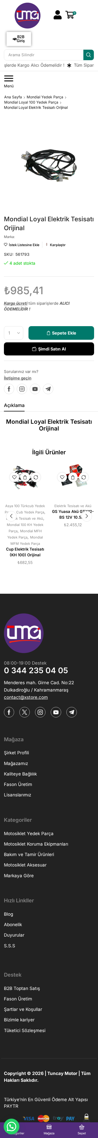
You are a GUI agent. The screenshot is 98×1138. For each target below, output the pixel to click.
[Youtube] (35, 389)
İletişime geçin (17, 378)
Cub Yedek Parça (30, 512)
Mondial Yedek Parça (45, 97)
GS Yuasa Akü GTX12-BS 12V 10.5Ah (73, 514)
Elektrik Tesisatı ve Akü (24, 518)
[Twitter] (24, 712)
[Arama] (88, 55)
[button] (58, 14)
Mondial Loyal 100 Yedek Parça (31, 102)
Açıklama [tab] (14, 405)
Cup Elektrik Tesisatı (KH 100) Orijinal (25, 552)
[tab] (14, 406)
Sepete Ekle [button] (25, 477)
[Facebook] (9, 389)
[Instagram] (22, 389)
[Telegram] (48, 389)
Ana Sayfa (13, 97)
